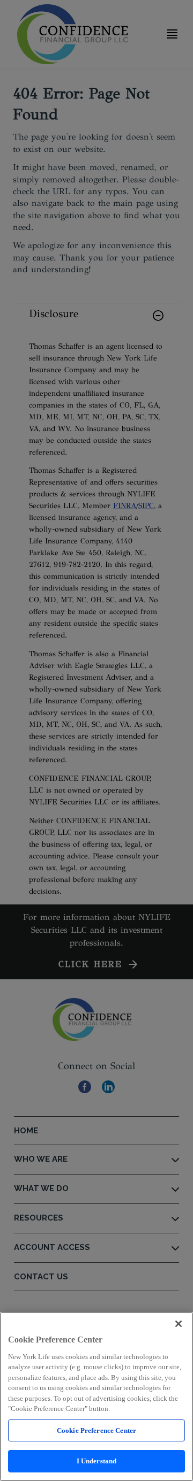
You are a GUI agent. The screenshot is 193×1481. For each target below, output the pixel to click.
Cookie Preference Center (96, 1430)
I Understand (97, 1461)
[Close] (178, 1324)
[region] (96, 1396)
